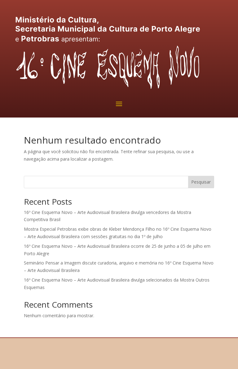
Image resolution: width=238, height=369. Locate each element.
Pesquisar (201, 182)
